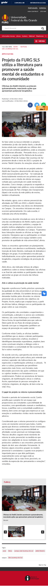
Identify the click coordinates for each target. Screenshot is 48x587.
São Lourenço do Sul (15, 557)
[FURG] (6, 15)
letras (10, 551)
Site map (43, 11)
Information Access (8, 36)
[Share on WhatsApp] (43, 105)
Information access (38, 3)
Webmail (32, 36)
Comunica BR (19, 3)
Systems (25, 36)
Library (18, 36)
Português (33, 8)
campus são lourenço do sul (23, 551)
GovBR (4, 2)
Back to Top (42, 565)
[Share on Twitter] (36, 105)
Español (42, 8)
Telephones (40, 36)
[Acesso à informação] (32, 578)
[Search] (42, 28)
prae (4, 551)
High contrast (33, 11)
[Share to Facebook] (30, 105)
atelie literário (40, 551)
